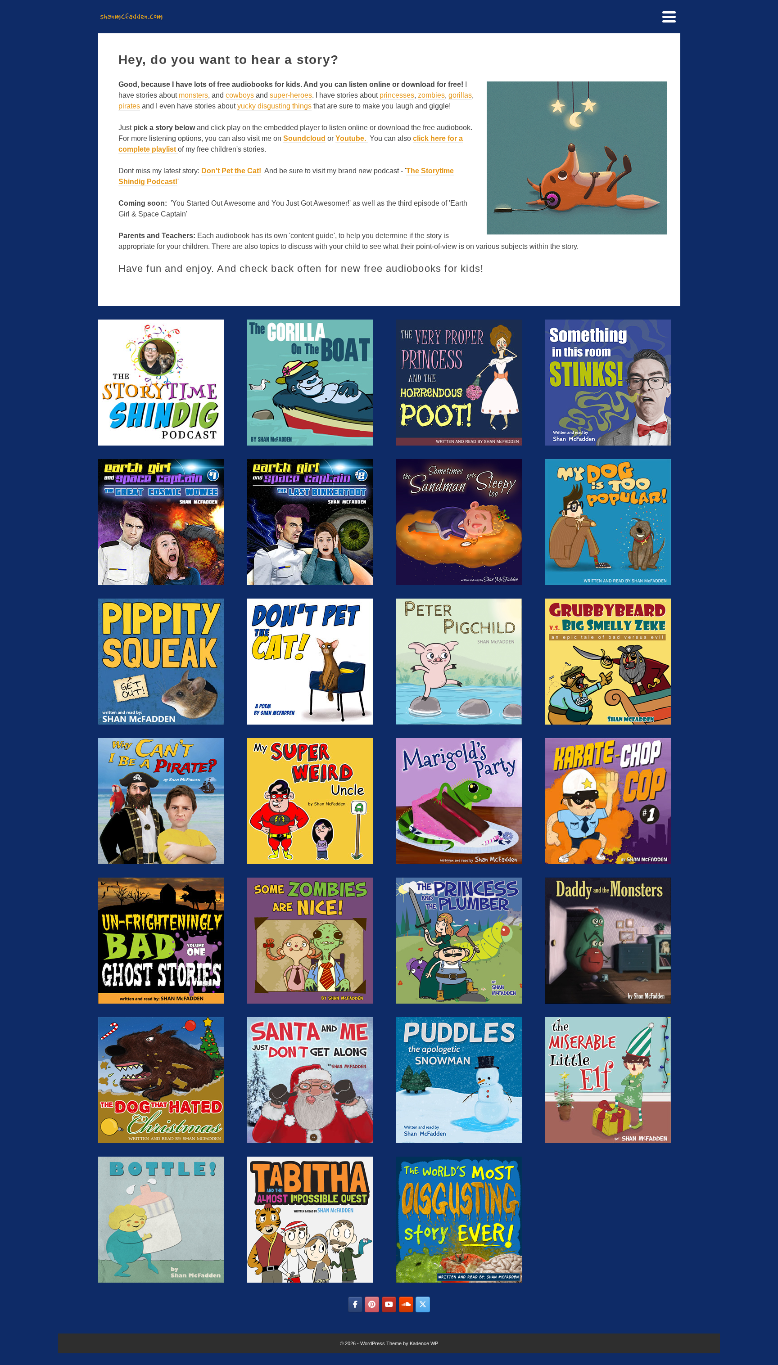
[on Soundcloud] (406, 1304)
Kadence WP (424, 1343)
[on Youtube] (389, 1304)
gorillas (460, 95)
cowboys (241, 95)
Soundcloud (304, 138)
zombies (431, 95)
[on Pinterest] (372, 1304)
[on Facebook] (355, 1304)
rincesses (399, 95)
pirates (129, 106)
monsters (193, 95)
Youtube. (351, 138)
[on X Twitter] (423, 1304)
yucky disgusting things (274, 106)
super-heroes (291, 95)
